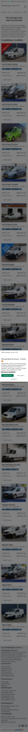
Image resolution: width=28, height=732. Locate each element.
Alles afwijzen (20, 375)
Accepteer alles (7, 375)
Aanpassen (14, 379)
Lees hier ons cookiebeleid (8, 372)
